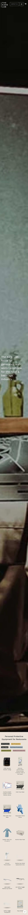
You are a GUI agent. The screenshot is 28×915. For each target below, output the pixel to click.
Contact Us (14, 4)
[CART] (25, 4)
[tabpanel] (14, 366)
